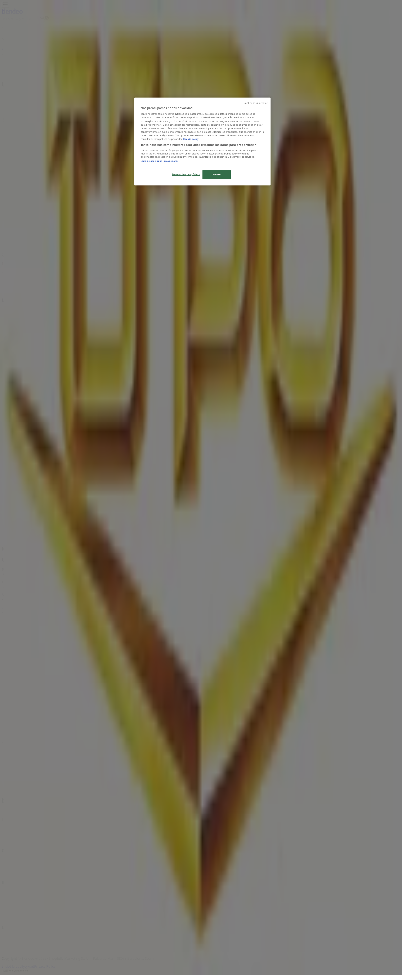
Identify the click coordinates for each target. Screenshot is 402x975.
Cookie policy (190, 138)
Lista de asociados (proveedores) (160, 160)
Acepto (217, 174)
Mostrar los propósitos (186, 174)
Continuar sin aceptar (255, 103)
